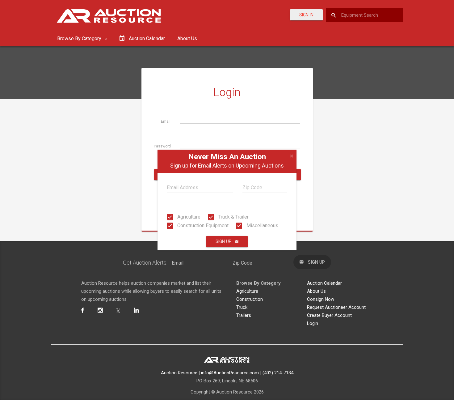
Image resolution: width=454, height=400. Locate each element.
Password (162, 146)
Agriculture (188, 217)
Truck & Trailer (233, 217)
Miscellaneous (261, 225)
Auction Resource (179, 373)
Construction (249, 299)
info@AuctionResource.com (230, 373)
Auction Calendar (324, 283)
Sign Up (224, 241)
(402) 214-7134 (278, 373)
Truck (241, 307)
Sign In (306, 14)
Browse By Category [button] (80, 38)
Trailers (243, 315)
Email (165, 121)
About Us (187, 38)
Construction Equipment (202, 225)
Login (312, 323)
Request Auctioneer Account (336, 307)
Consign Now (320, 299)
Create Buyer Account (329, 315)
